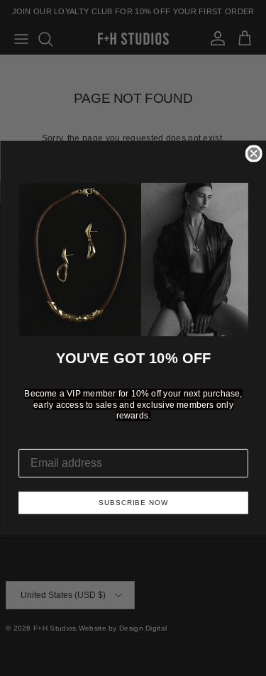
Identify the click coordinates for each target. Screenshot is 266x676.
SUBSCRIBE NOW (133, 502)
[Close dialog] (253, 154)
